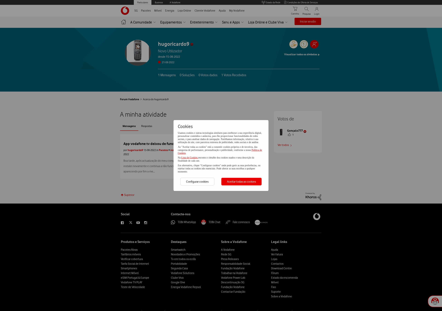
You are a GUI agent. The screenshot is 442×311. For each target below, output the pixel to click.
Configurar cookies (197, 181)
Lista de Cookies (189, 157)
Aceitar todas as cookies (241, 181)
